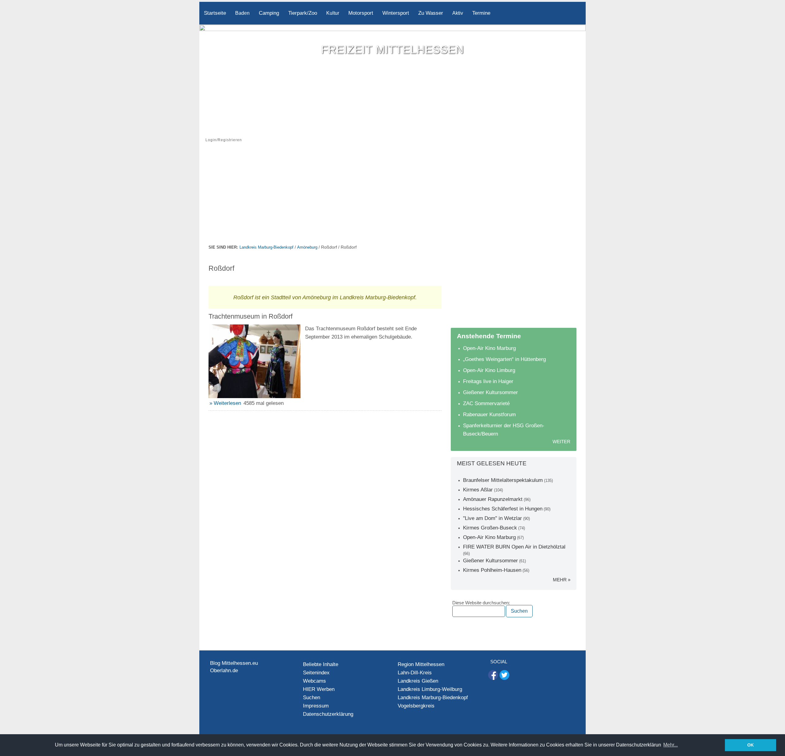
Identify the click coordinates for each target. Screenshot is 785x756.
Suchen (311, 697)
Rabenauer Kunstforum (489, 414)
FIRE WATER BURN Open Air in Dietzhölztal (514, 547)
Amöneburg (307, 247)
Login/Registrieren (223, 140)
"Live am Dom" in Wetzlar (492, 518)
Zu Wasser (430, 13)
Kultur (332, 13)
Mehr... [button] (670, 744)
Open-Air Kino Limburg (489, 370)
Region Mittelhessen (421, 664)
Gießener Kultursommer (490, 392)
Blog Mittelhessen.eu (234, 663)
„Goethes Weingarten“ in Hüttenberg (504, 359)
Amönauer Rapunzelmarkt (493, 499)
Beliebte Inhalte (320, 664)
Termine (481, 13)
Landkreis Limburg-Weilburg (430, 689)
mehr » (561, 579)
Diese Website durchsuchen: (481, 603)
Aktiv (457, 13)
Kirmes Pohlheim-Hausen (492, 570)
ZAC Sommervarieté (486, 403)
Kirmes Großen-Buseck (490, 528)
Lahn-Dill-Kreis (415, 673)
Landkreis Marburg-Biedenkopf (266, 247)
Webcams (314, 681)
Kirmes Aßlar (478, 490)
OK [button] (750, 744)
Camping (269, 13)
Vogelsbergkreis (416, 706)
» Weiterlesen (225, 403)
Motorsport (360, 13)
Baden (242, 13)
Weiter (561, 441)
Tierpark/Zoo (302, 13)
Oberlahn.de (224, 670)
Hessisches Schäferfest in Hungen (502, 509)
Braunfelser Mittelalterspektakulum (503, 480)
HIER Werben (319, 689)
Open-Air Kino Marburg (489, 348)
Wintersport (395, 13)
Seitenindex (316, 673)
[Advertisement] (392, 197)
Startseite (215, 13)
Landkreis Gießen (418, 681)
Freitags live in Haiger (488, 381)
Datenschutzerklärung (328, 714)
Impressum (316, 706)
